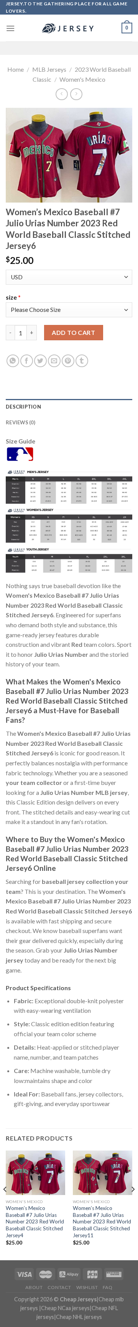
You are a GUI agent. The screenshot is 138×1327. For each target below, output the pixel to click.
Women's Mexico (82, 79)
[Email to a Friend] (54, 360)
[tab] (69, 406)
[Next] (132, 1204)
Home (15, 69)
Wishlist (87, 1287)
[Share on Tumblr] (82, 360)
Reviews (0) (20, 422)
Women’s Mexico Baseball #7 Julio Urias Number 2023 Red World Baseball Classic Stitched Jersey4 (35, 1221)
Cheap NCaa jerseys (65, 1308)
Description (23, 407)
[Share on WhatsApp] (13, 360)
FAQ (108, 1287)
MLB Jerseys (49, 69)
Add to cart (73, 332)
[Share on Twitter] (40, 360)
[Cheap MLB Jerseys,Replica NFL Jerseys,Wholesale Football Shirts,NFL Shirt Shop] (69, 28)
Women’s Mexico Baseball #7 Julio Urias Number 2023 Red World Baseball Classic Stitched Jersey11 (102, 1221)
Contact (59, 1287)
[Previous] (5, 1204)
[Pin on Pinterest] (68, 360)
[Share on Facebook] (26, 360)
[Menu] (10, 28)
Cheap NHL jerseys (79, 1317)
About (34, 1287)
